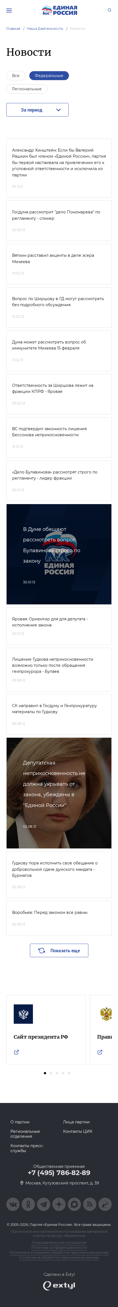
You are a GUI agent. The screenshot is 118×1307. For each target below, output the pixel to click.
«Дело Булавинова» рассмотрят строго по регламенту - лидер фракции (54, 475)
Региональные (27, 88)
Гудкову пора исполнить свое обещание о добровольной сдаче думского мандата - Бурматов (55, 869)
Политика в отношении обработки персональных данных (59, 1252)
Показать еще (65, 950)
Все (15, 75)
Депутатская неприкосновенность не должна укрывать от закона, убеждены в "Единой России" (54, 784)
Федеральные (49, 75)
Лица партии (76, 1122)
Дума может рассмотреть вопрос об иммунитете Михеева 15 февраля (49, 345)
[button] (45, 1073)
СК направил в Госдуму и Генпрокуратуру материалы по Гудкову (54, 708)
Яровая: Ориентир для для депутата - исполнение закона (50, 622)
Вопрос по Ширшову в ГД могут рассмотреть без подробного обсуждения (58, 301)
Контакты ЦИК (77, 1131)
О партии (20, 1122)
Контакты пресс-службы (27, 1148)
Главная (13, 29)
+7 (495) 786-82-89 (59, 1173)
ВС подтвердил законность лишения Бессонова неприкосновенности (49, 431)
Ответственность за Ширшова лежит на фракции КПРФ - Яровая (52, 388)
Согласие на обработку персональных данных (59, 1257)
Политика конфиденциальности (59, 1247)
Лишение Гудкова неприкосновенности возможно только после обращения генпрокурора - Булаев (52, 665)
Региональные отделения (25, 1134)
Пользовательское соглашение (59, 1242)
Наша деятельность (45, 29)
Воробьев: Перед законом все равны (50, 912)
